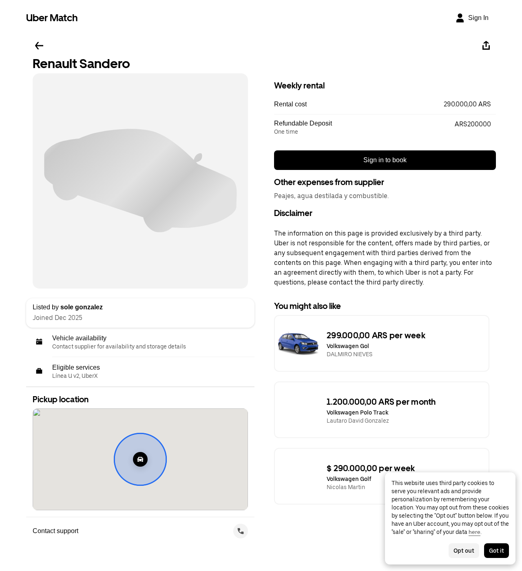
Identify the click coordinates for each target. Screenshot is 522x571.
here (474, 532)
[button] (385, 104)
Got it (496, 550)
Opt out (463, 550)
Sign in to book (385, 160)
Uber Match (52, 18)
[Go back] (39, 45)
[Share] (486, 45)
